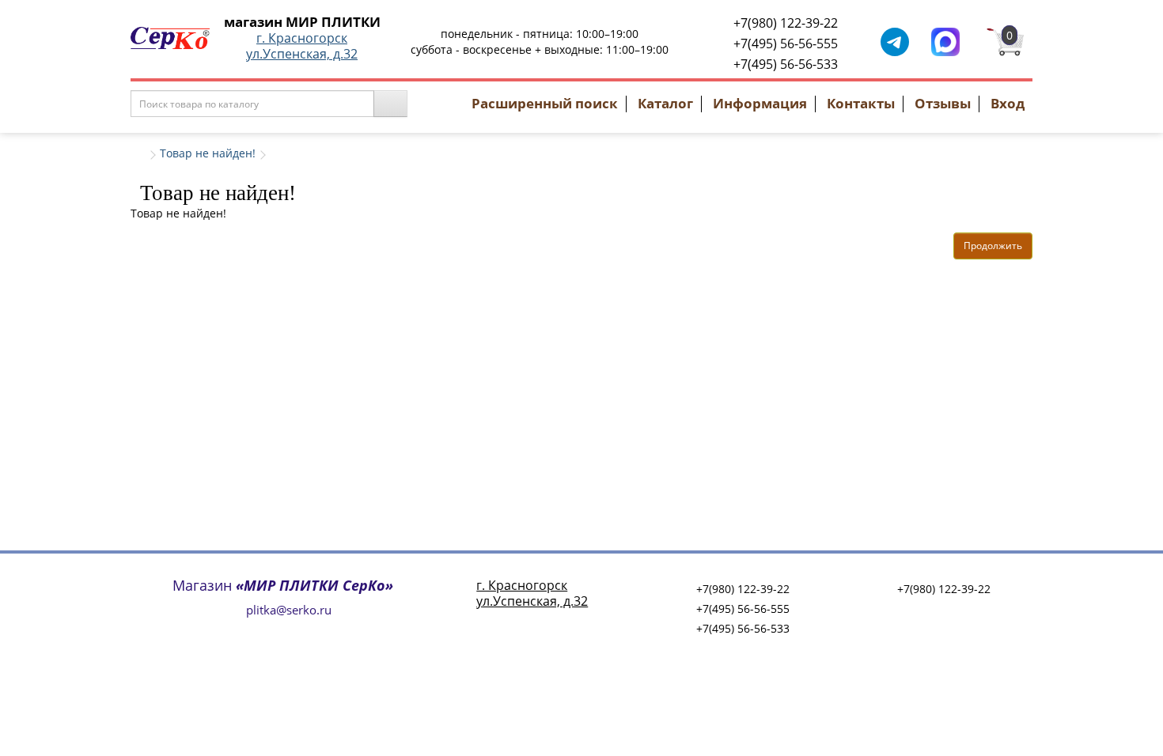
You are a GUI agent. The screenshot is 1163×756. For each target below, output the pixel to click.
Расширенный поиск (545, 103)
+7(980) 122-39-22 (785, 23)
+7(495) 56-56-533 (785, 64)
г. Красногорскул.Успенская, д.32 (302, 45)
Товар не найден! (208, 153)
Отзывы (943, 103)
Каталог (665, 103)
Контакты (861, 103)
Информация (760, 103)
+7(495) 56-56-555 (785, 43)
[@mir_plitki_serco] (895, 40)
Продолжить (993, 245)
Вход (1008, 103)
